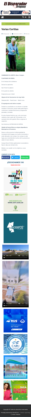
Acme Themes (16, 414)
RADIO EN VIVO (15, 165)
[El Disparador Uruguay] (2, 17)
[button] (6, 157)
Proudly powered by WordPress (10, 412)
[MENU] (29, 17)
